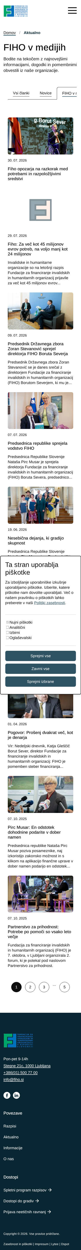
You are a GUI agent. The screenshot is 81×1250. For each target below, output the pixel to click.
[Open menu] (72, 10)
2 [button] (30, 987)
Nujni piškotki (21, 622)
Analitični (17, 627)
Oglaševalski (21, 638)
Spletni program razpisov (24, 1190)
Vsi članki (21, 93)
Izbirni (15, 632)
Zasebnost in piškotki (17, 1244)
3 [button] (44, 987)
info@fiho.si (13, 1079)
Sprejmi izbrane (40, 681)
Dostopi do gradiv (18, 1201)
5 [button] (65, 987)
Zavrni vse (40, 669)
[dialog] (40, 625)
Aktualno (11, 1137)
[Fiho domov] (15, 11)
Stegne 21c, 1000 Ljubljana (27, 1066)
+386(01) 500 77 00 (20, 1073)
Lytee (55, 1244)
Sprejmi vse (40, 656)
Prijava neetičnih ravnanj (24, 1212)
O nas (8, 1159)
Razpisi (9, 1126)
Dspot (65, 1244)
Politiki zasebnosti (49, 603)
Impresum (42, 1244)
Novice (46, 93)
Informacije (12, 1148)
